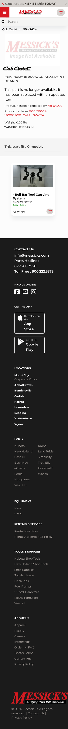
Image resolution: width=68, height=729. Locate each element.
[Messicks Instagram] (33, 292)
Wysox (18, 424)
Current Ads (22, 658)
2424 (26, 115)
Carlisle (19, 396)
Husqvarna (22, 479)
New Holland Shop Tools (31, 564)
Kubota (19, 446)
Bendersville (23, 390)
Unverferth (45, 468)
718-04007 (54, 106)
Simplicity (45, 457)
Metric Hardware (26, 597)
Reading (20, 413)
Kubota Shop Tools (27, 558)
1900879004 (37, 111)
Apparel (20, 625)
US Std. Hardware (26, 592)
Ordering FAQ (24, 647)
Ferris (18, 474)
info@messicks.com (31, 255)
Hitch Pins (21, 581)
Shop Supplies (24, 570)
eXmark (19, 468)
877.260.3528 (25, 266)
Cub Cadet (9, 29)
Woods (43, 474)
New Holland (23, 451)
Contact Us (36, 713)
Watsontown (23, 418)
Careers (19, 636)
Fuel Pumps (23, 586)
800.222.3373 (42, 271)
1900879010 (13, 115)
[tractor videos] (25, 292)
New (17, 508)
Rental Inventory (26, 531)
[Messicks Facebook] (17, 292)
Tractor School (24, 653)
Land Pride (45, 451)
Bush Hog (21, 462)
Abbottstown (23, 385)
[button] (61, 12)
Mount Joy (21, 375)
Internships (22, 642)
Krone (42, 446)
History (19, 631)
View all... (20, 485)
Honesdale (21, 407)
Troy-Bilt (44, 462)
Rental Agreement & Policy (33, 536)
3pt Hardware (24, 575)
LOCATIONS (22, 368)
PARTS (18, 438)
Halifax (19, 401)
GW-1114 (38, 115)
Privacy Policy (24, 664)
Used (18, 514)
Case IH (19, 457)
